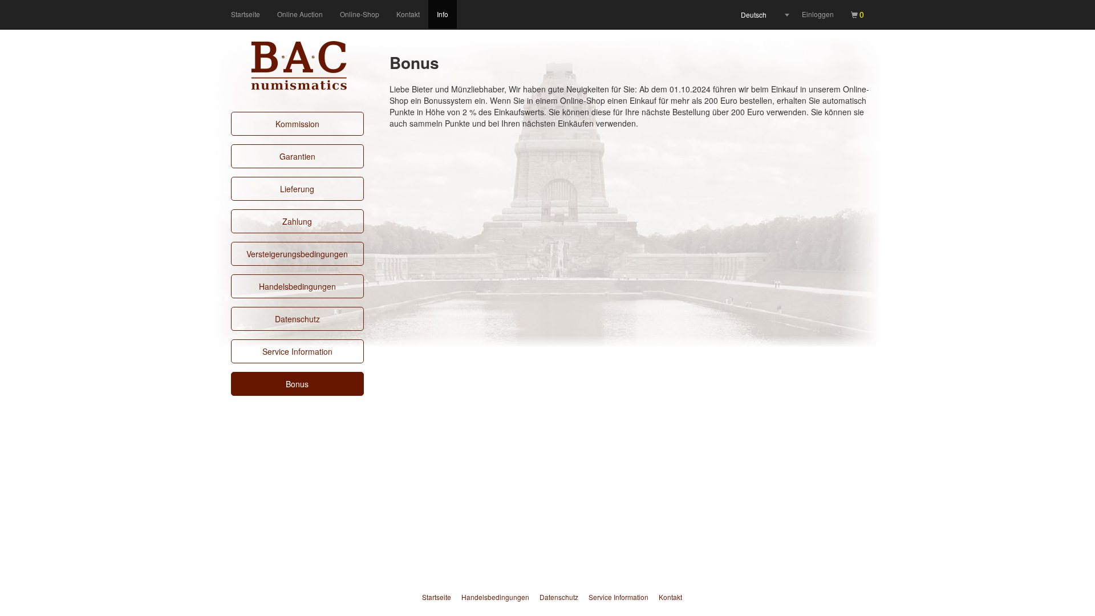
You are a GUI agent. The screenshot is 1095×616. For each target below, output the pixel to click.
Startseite (245, 14)
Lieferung (297, 188)
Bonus (297, 384)
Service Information (297, 351)
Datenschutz (297, 319)
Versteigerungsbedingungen (297, 254)
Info (442, 14)
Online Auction (300, 14)
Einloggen (818, 14)
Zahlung (297, 221)
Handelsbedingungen (297, 286)
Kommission (297, 123)
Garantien (297, 156)
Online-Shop (359, 14)
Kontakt (408, 14)
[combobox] (764, 15)
